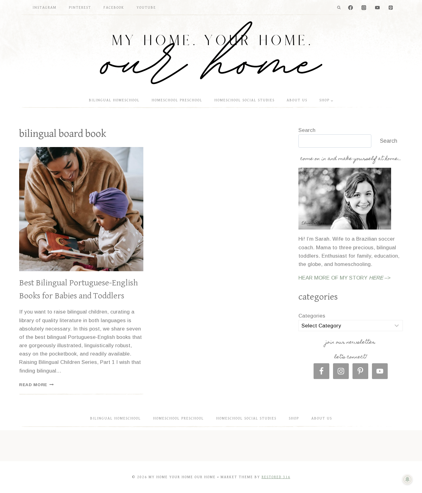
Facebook (113, 8)
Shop (294, 418)
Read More (36, 384)
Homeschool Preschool (177, 100)
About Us (297, 100)
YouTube (146, 8)
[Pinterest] (390, 8)
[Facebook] (350, 8)
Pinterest (80, 8)
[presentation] (81, 209)
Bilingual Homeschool (114, 100)
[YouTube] (377, 8)
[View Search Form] (339, 7)
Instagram (45, 8)
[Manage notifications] (407, 479)
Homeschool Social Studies (244, 100)
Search (306, 130)
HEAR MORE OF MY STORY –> (344, 278)
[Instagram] (364, 8)
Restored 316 (276, 477)
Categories (311, 316)
